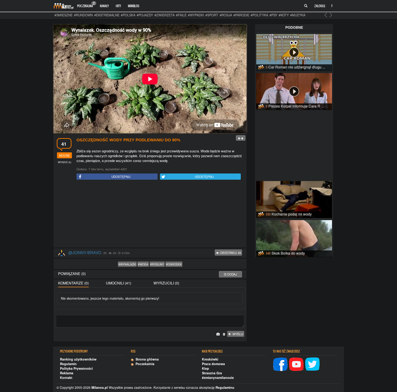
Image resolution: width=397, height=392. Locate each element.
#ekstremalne (106, 15)
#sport (211, 15)
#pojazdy (145, 15)
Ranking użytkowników (78, 359)
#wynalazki (127, 264)
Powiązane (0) (72, 273)
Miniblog (133, 5)
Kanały (104, 5)
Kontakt (66, 377)
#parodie (241, 15)
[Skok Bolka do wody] (294, 238)
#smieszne (63, 15)
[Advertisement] (150, 214)
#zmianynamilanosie (218, 377)
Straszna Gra (212, 373)
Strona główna (146, 359)
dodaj (231, 274)
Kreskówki (210, 359)
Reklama (66, 373)
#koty (284, 15)
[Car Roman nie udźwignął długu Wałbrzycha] (294, 51)
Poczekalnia (86, 4)
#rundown (83, 15)
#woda (143, 264)
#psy (273, 15)
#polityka (259, 15)
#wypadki (196, 15)
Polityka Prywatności (76, 368)
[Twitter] (312, 363)
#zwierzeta (164, 15)
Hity (118, 5)
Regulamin (68, 363)
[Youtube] (296, 363)
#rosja (226, 15)
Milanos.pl (99, 387)
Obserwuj (230, 252)
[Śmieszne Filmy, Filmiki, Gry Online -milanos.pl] (63, 5)
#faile (181, 15)
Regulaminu (225, 387)
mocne (64, 155)
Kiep (205, 368)
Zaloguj (319, 5)
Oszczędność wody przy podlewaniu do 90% (128, 140)
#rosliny (157, 264)
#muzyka (297, 15)
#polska (128, 15)
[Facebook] (280, 363)
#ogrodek (174, 264)
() (64, 162)
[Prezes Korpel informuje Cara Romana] (294, 90)
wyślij (237, 334)
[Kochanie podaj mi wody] (294, 198)
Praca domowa (213, 363)
